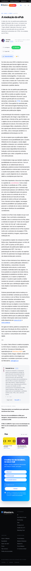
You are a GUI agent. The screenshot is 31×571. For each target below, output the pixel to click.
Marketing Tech (21, 530)
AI (17, 514)
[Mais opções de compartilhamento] (12, 51)
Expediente (4, 541)
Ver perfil (18, 400)
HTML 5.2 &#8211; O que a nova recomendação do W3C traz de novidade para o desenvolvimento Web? (15, 425)
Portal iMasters (5, 1)
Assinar (16, 488)
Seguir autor (9, 399)
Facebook (17, 562)
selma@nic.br (15, 360)
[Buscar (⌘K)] (25, 5)
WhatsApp (16, 47)
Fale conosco (4, 548)
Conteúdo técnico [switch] (11, 479)
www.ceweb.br (5, 322)
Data (18, 522)
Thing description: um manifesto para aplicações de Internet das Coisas (15, 410)
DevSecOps (20, 520)
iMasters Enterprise (15, 1)
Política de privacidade (6, 551)
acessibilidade (15, 183)
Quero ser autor (5, 543)
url (8, 396)
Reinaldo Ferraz (10, 368)
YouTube (3, 562)
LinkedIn (11, 562)
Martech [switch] (9, 472)
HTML (19, 101)
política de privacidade (17, 495)
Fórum (2, 546)
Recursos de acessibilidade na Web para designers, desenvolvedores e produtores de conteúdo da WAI (14, 417)
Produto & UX (20, 525)
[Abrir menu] (28, 5)
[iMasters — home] (4, 5)
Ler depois (7, 47)
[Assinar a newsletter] (21, 5)
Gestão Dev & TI (21, 527)
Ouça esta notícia (8, 56)
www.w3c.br (17, 320)
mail (11, 396)
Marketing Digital (17, 351)
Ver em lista (24, 434)
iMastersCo (24, 1)
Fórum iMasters (20, 546)
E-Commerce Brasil (21, 548)
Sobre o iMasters (5, 538)
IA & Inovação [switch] (10, 475)
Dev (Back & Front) (7, 13)
